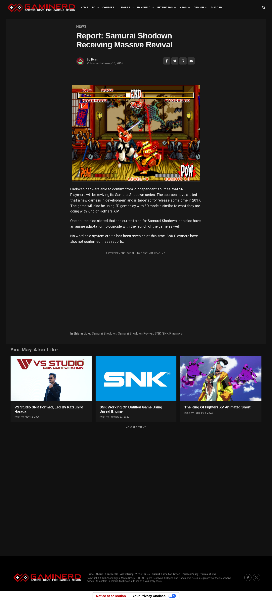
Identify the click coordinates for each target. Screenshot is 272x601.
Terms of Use (208, 574)
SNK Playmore (172, 333)
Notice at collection (111, 596)
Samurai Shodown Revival (135, 333)
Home (84, 7)
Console (108, 7)
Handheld (143, 7)
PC (93, 7)
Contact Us (111, 574)
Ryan (94, 59)
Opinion (199, 7)
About (99, 574)
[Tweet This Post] (174, 61)
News (183, 7)
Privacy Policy (190, 574)
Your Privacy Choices (148, 596)
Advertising (126, 574)
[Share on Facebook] (166, 61)
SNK (158, 333)
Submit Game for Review (166, 574)
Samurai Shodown (104, 333)
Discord (216, 7)
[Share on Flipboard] (183, 61)
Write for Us (142, 574)
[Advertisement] (136, 284)
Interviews (165, 7)
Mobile (125, 7)
